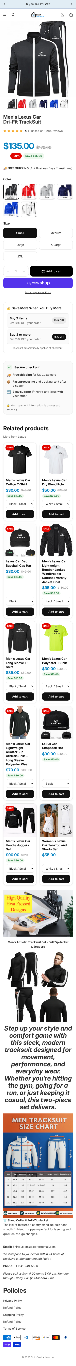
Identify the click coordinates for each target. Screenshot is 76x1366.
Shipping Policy (13, 1314)
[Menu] (4, 15)
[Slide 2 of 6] (22, 103)
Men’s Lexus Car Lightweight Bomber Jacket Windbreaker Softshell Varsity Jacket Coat (54, 571)
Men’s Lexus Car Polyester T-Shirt (54, 661)
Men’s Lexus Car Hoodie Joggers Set (18, 845)
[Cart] (71, 14)
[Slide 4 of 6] (43, 103)
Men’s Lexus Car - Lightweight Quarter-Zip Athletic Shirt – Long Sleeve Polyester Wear (19, 754)
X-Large (56, 244)
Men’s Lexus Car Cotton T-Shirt (18, 482)
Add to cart (20, 514)
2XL (20, 256)
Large (20, 244)
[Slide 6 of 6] (64, 103)
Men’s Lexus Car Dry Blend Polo (54, 482)
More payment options (38, 292)
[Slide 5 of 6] (53, 103)
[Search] (13, 14)
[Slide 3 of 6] (32, 103)
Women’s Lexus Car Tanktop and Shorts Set (54, 845)
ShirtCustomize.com (43, 1357)
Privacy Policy (12, 1300)
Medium (55, 233)
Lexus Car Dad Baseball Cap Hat (18, 563)
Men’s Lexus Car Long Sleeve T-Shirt (18, 663)
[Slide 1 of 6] (11, 103)
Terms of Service (14, 1328)
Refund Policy (12, 1308)
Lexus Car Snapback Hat (52, 746)
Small (20, 233)
